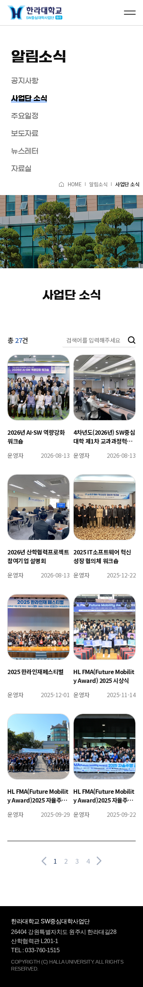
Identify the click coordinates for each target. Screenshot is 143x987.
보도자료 (24, 133)
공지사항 (24, 81)
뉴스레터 (24, 151)
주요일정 (24, 116)
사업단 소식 (29, 98)
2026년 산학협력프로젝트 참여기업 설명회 (38, 556)
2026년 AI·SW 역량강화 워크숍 (36, 436)
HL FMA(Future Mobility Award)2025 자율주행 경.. (38, 795)
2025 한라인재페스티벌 (35, 671)
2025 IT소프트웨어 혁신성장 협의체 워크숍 (102, 556)
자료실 (21, 168)
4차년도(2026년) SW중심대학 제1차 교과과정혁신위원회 (104, 436)
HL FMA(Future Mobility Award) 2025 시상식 (104, 676)
